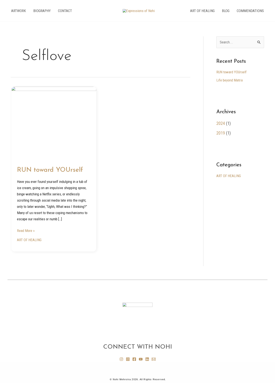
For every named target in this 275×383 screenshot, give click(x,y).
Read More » (26, 230)
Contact (65, 11)
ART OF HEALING (202, 11)
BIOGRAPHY (42, 11)
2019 (220, 133)
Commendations (250, 11)
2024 (220, 123)
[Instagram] (121, 359)
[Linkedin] (147, 359)
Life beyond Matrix (229, 80)
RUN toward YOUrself (50, 170)
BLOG (225, 11)
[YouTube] (141, 359)
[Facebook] (134, 359)
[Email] (154, 359)
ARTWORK (18, 11)
